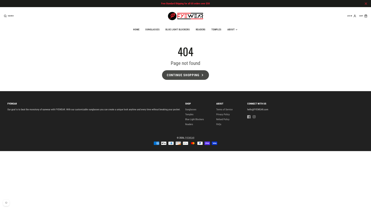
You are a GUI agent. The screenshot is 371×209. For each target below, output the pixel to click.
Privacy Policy (223, 114)
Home (136, 29)
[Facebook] (249, 116)
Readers (201, 29)
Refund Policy (222, 119)
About (231, 29)
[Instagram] (254, 116)
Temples (216, 29)
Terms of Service (224, 109)
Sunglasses (152, 29)
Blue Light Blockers (178, 29)
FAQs (218, 124)
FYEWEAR (189, 137)
